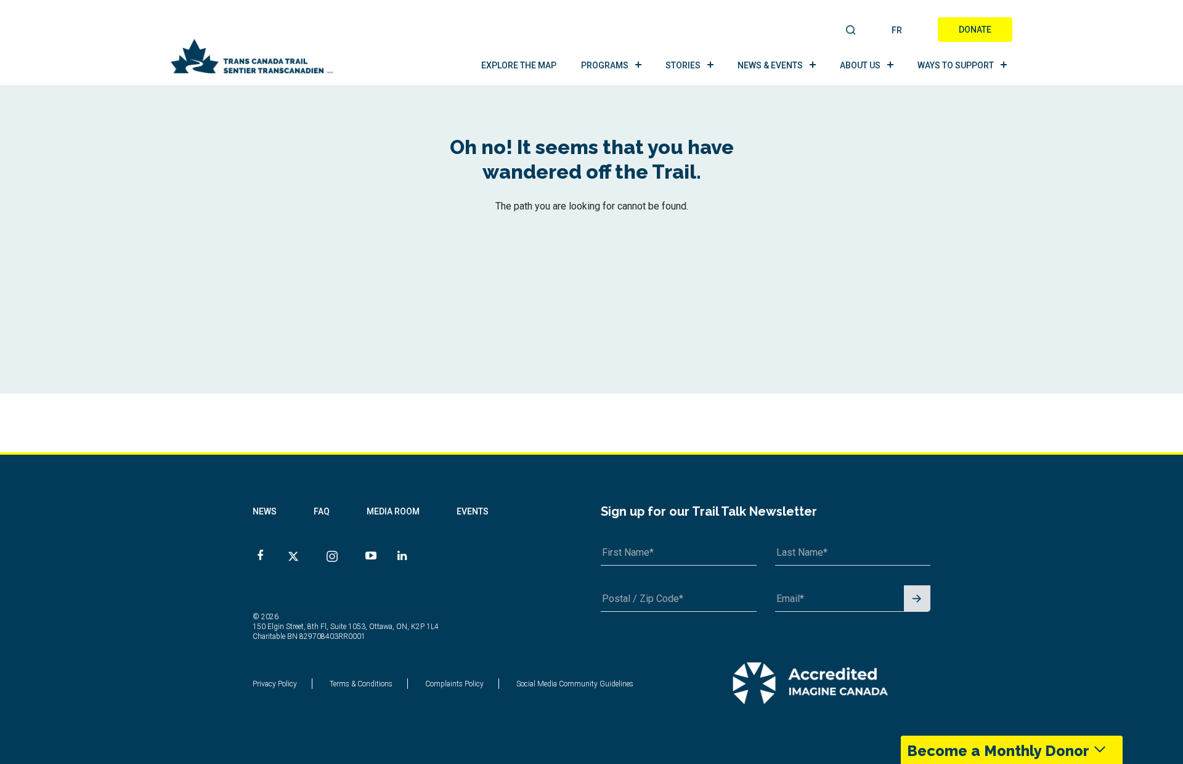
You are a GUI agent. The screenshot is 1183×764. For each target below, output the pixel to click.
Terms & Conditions (361, 684)
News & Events (770, 65)
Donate (975, 30)
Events (473, 511)
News (265, 511)
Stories (683, 65)
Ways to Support (955, 65)
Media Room (393, 511)
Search (851, 30)
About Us (860, 65)
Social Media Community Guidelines (574, 684)
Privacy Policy (275, 684)
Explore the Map (518, 65)
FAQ (322, 511)
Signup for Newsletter (917, 599)
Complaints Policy (454, 684)
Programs (604, 65)
